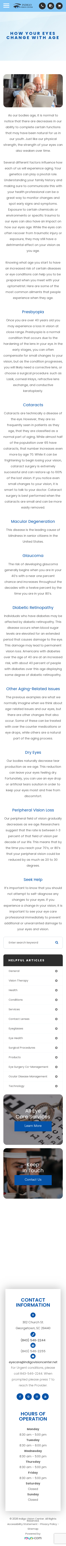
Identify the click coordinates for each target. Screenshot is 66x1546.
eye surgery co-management (28, 1067)
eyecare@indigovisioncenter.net (33, 1362)
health (13, 990)
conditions (16, 1000)
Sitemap (33, 1529)
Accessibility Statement (22, 1524)
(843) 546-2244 (33, 1340)
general (14, 971)
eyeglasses (16, 1028)
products (15, 1057)
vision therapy (18, 981)
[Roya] (33, 1538)
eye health (16, 1038)
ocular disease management (28, 1076)
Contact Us (33, 1179)
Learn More (33, 1125)
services (14, 1009)
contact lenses (19, 1019)
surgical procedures (22, 1048)
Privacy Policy (48, 1524)
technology (16, 1086)
